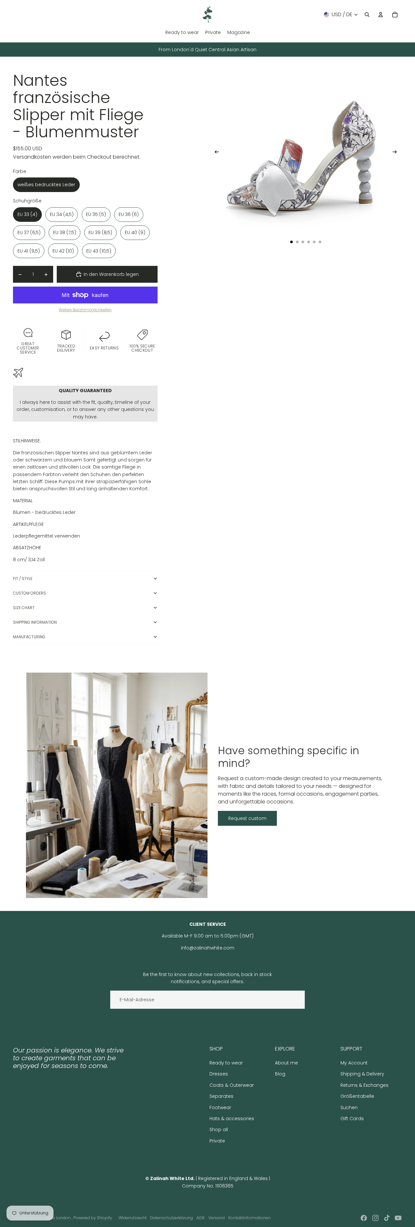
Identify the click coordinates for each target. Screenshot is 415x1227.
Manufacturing (29, 637)
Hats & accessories (231, 1118)
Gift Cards (352, 1118)
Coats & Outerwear (231, 1085)
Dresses (218, 1074)
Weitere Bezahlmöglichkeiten (85, 309)
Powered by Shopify (92, 1218)
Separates (221, 1096)
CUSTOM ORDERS (29, 593)
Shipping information (35, 622)
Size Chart (24, 607)
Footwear (220, 1107)
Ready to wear (226, 1063)
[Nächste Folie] (396, 153)
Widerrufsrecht (133, 1218)
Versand (216, 1218)
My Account (354, 1063)
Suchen (349, 1107)
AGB (200, 1218)
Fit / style (22, 578)
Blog (280, 1074)
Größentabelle (357, 1096)
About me (286, 1063)
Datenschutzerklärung (171, 1218)
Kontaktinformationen (249, 1218)
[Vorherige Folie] (214, 153)
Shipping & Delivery (362, 1074)
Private (217, 1141)
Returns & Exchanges (364, 1085)
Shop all (218, 1129)
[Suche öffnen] (367, 14)
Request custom (247, 818)
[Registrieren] (296, 1000)
